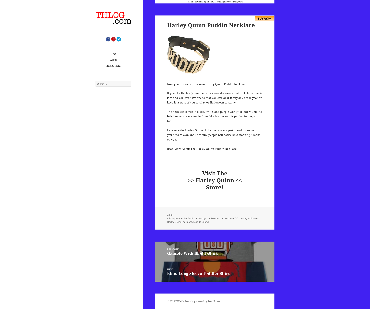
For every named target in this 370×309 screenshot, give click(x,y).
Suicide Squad (201, 221)
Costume (229, 218)
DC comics (240, 218)
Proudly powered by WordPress (202, 301)
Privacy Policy (113, 65)
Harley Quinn (174, 221)
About (113, 59)
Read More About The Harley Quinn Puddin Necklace (202, 149)
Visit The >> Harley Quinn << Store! (215, 180)
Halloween (253, 218)
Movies (215, 218)
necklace (187, 221)
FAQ (113, 53)
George (202, 218)
